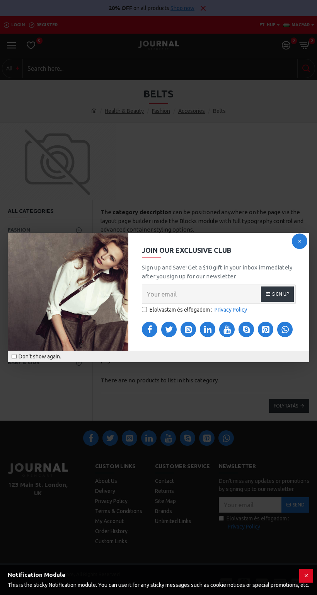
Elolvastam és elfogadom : (198, 310)
